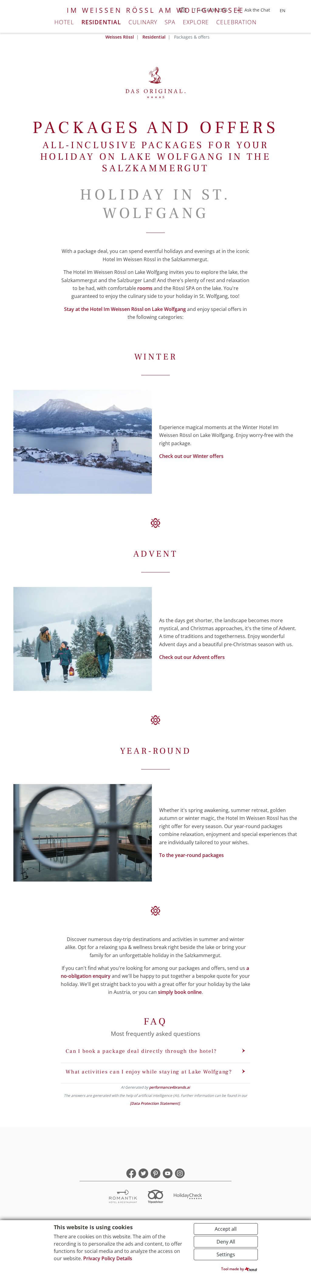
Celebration (236, 22)
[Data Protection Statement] (155, 1103)
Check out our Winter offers (191, 456)
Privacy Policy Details (107, 1258)
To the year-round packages (191, 855)
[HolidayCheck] (188, 1197)
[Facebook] (131, 1173)
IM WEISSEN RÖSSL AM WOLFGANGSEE (155, 10)
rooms (144, 288)
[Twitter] (143, 1173)
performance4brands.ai (169, 1087)
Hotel (64, 22)
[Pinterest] (155, 1173)
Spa (170, 22)
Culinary (142, 22)
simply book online (180, 992)
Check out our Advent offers (192, 657)
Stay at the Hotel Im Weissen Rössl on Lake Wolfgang (125, 309)
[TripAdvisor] (155, 1197)
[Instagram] (180, 1173)
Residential (101, 22)
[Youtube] (168, 1173)
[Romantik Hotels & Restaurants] (123, 1197)
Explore (196, 22)
